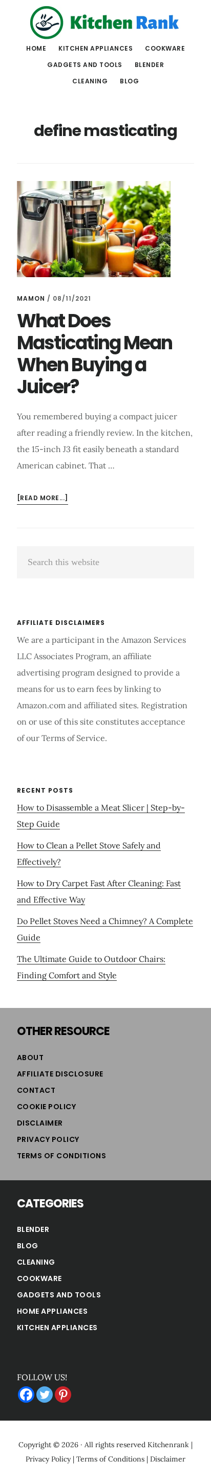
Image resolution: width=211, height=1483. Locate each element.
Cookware (39, 1278)
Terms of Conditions (62, 1156)
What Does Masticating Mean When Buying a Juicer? (94, 354)
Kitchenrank (168, 1444)
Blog (27, 1246)
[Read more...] (42, 499)
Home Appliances (52, 1311)
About (30, 1057)
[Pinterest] (63, 1394)
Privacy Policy (48, 1139)
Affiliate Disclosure (60, 1074)
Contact (36, 1090)
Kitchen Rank (105, 22)
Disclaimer (40, 1123)
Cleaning (36, 1262)
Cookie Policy (46, 1107)
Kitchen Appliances (57, 1327)
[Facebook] (26, 1394)
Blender (33, 1229)
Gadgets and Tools (59, 1295)
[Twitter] (44, 1394)
